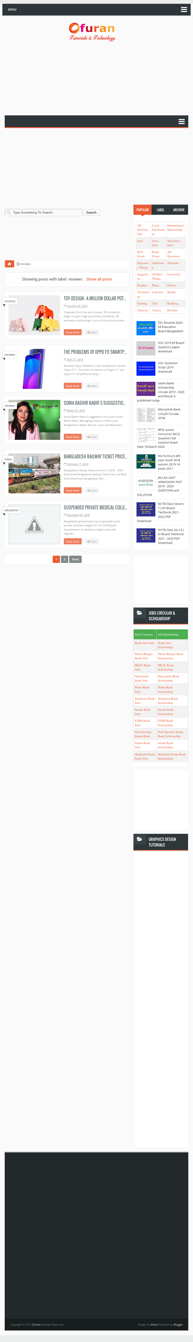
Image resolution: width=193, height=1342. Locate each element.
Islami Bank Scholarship (165, 745)
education (11, 510)
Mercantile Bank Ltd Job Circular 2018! (169, 413)
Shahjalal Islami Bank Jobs (145, 756)
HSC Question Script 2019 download (167, 367)
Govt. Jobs (155, 243)
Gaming (142, 303)
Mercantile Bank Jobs (142, 678)
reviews (9, 354)
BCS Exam (141, 254)
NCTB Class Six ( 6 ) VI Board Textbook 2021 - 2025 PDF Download (171, 536)
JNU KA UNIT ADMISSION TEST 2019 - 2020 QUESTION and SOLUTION (159, 486)
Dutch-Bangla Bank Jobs (144, 656)
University (174, 274)
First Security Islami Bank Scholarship (170, 734)
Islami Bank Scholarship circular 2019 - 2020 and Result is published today (160, 391)
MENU (12, 10)
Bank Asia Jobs (144, 643)
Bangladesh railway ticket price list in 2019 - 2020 (111, 456)
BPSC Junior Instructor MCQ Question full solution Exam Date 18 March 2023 (158, 438)
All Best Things (157, 276)
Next (75, 559)
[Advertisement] (99, 79)
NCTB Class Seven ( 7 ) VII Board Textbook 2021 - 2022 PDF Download (160, 512)
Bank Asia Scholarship (165, 645)
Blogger (178, 1324)
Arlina (154, 1324)
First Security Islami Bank (143, 734)
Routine (172, 310)
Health (171, 292)
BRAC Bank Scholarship (166, 667)
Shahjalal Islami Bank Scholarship (172, 756)
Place (155, 285)
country (10, 301)
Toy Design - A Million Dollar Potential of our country (114, 298)
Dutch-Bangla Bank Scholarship (170, 656)
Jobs (140, 241)
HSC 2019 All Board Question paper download (171, 347)
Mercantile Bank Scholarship (168, 678)
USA (155, 303)
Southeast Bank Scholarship (168, 700)
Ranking (172, 303)
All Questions (173, 254)
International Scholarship (175, 227)
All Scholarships (142, 229)
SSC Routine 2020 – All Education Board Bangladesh (171, 326)
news (8, 459)
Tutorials (173, 263)
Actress (156, 310)
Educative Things (143, 265)
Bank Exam (155, 254)
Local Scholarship (158, 229)
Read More (72, 332)
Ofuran (36, 1324)
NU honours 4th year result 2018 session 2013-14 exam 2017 (169, 462)
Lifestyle (157, 292)
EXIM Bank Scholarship (165, 722)
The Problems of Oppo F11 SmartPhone (98, 352)
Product (142, 285)
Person (171, 285)
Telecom (142, 310)
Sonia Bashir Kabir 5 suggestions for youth (106, 403)
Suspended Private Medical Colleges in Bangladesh (112, 507)
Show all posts (99, 279)
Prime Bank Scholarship (165, 689)
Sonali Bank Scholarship (166, 711)
